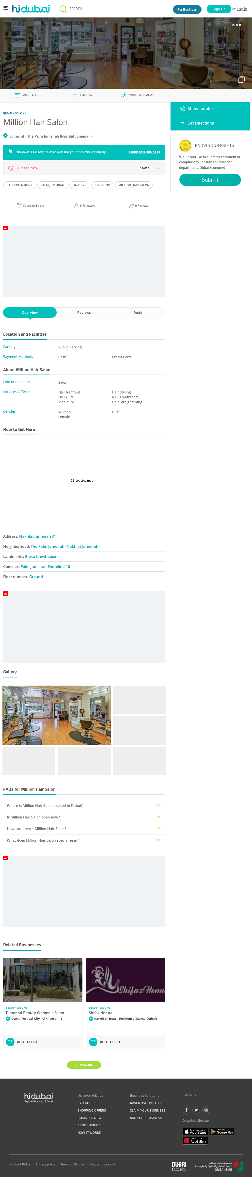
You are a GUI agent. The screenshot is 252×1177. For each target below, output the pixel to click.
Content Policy (20, 1164)
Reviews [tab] (84, 312)
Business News (91, 1117)
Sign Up (219, 9)
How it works (89, 1132)
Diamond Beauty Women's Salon (35, 1012)
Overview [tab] (30, 312)
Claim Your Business (147, 1110)
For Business (187, 9)
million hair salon (133, 185)
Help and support (102, 1164)
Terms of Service (72, 1164)
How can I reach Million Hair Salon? (36, 828)
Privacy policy (46, 1164)
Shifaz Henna (100, 1012)
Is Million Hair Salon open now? (33, 817)
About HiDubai (89, 1125)
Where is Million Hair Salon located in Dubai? (45, 805)
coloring (102, 185)
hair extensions (19, 185)
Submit (210, 179)
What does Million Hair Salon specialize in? (43, 840)
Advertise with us (145, 1103)
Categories (87, 1103)
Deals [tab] (137, 312)
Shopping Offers (92, 1110)
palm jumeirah (52, 185)
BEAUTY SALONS (16, 1007)
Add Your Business (146, 1117)
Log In (242, 8)
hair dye (79, 185)
